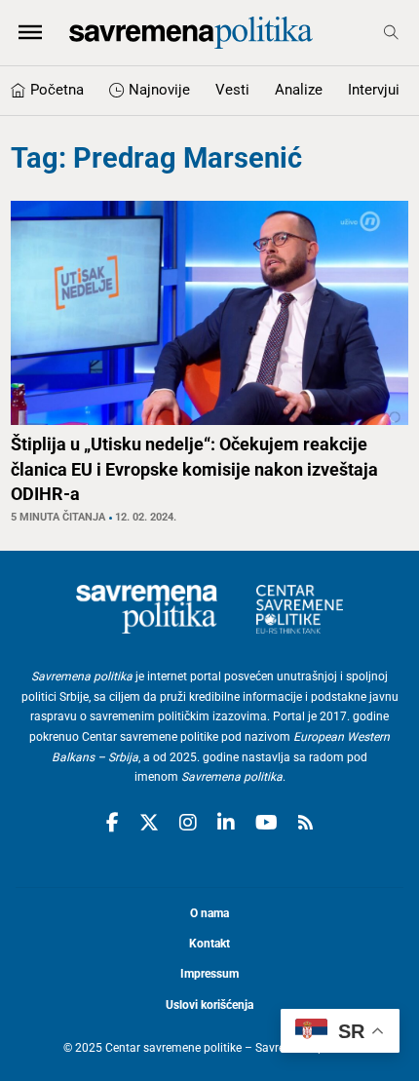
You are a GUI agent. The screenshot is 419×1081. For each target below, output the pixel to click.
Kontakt (209, 943)
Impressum (209, 974)
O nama (209, 913)
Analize (299, 89)
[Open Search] (391, 33)
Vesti (232, 89)
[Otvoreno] (30, 32)
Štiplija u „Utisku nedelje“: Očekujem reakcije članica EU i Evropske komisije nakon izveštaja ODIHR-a (194, 468)
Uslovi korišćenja (209, 1005)
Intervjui (374, 89)
